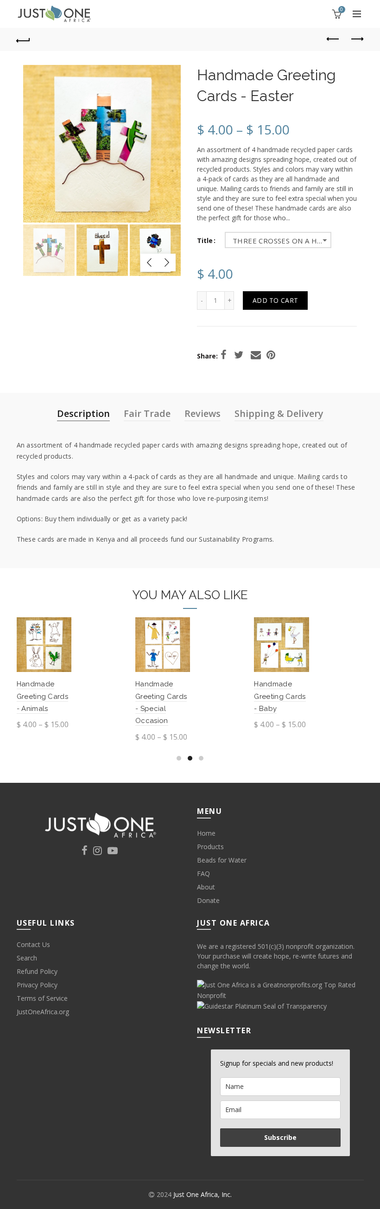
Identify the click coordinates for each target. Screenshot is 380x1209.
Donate (208, 900)
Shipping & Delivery (278, 413)
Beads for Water (222, 860)
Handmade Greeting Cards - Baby (279, 696)
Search (27, 957)
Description (83, 413)
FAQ (203, 873)
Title (205, 241)
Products (210, 846)
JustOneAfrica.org (43, 1011)
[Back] (23, 39)
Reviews (202, 413)
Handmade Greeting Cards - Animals (42, 696)
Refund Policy (37, 971)
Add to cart (275, 300)
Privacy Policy (37, 984)
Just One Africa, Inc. (202, 1194)
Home (206, 833)
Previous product (333, 39)
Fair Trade (147, 413)
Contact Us (33, 944)
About (206, 887)
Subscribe (280, 1137)
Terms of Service (42, 998)
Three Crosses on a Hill (280, 240)
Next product (356, 39)
